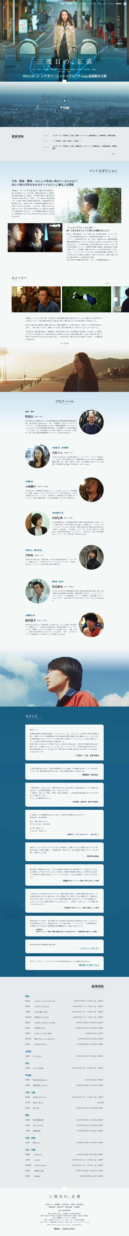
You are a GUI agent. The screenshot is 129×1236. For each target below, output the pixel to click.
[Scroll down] (64, 82)
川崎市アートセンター (41, 1017)
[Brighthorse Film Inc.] (68, 1228)
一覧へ (113, 154)
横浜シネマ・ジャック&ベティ (44, 1039)
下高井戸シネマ (39, 1028)
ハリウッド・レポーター (89, 948)
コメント (111, 3)
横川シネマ (36, 1142)
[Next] (115, 299)
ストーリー (92, 3)
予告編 (62, 3)
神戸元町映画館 (38, 1120)
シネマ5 (37, 1160)
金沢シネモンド (38, 1102)
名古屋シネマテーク (39, 1097)
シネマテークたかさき (41, 1006)
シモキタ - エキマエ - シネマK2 (44, 1022)
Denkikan (37, 1176)
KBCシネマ (38, 1154)
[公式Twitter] (124, 4)
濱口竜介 (89, 965)
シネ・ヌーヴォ (38, 1125)
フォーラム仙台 (38, 1068)
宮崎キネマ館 (38, 1170)
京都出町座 (36, 1131)
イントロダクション (80, 3)
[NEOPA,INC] (57, 1228)
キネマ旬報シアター (41, 1012)
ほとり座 (36, 1108)
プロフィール (102, 3)
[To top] (64, 1188)
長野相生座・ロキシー (40, 1085)
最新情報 (69, 3)
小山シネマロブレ (40, 1044)
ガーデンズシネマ (40, 1165)
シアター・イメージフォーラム (45, 1001)
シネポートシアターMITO (43, 1033)
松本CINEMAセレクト (40, 1080)
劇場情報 (119, 3)
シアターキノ (37, 1056)
